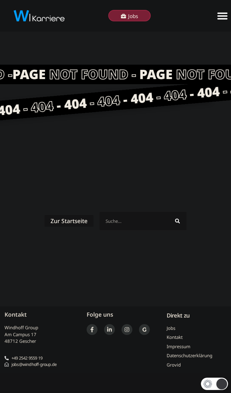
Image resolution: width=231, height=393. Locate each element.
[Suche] (177, 221)
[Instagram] (127, 329)
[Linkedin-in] (109, 329)
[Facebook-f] (92, 329)
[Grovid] (144, 329)
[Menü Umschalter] (222, 15)
